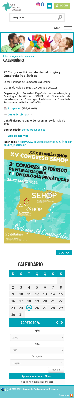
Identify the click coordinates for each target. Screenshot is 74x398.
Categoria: (37, 356)
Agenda (16, 56)
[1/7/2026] (57, 322)
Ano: (37, 343)
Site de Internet (18, 135)
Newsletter (49, 6)
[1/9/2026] (61, 322)
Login (64, 5)
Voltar (64, 252)
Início (6, 56)
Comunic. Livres (18, 114)
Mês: (37, 331)
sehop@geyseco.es (33, 129)
